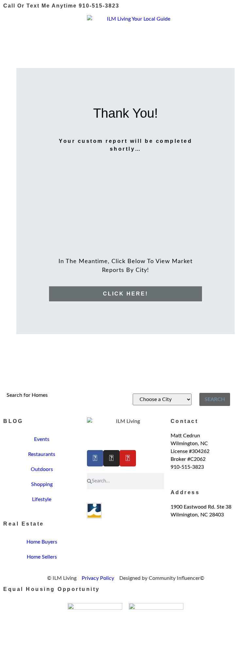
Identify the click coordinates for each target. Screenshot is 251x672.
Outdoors (42, 469)
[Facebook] (95, 458)
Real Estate (23, 524)
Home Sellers (42, 557)
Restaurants (41, 454)
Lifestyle (41, 499)
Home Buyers (41, 542)
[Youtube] (128, 458)
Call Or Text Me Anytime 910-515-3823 (61, 5)
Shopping (42, 484)
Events (41, 439)
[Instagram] (111, 458)
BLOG (13, 421)
